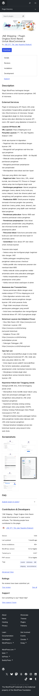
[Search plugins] (23, 16)
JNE (35, 562)
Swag (23, 643)
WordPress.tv (8, 643)
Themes (23, 619)
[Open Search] (30, 3)
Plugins (23, 622)
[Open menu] (36, 3)
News (4, 619)
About (4, 615)
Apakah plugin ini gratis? (10, 502)
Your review (6, 587)
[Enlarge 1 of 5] (16, 443)
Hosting (5, 622)
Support (7, 79)
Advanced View (8, 572)
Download (6, 50)
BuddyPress (7, 660)
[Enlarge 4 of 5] (34, 443)
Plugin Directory (7, 9)
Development (9, 73)
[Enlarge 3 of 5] (16, 475)
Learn (4, 632)
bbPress (6, 657)
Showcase (24, 615)
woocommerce (31, 566)
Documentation (7, 636)
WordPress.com (9, 650)
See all (34, 587)
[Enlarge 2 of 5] (16, 456)
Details (6, 58)
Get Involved (25, 632)
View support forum (9, 602)
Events (23, 636)
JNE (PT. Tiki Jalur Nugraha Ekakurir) (18, 45)
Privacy (5, 626)
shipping (23, 566)
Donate (24, 639)
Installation (8, 68)
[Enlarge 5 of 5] (34, 460)
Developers (6, 639)
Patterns (23, 626)
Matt (5, 653)
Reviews (7, 63)
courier (23, 562)
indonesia (29, 562)
